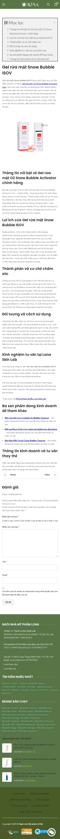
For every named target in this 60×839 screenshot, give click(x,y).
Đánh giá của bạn (10, 516)
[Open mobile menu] (4, 4)
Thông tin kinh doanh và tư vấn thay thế (29, 59)
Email (5, 574)
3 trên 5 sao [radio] (30, 520)
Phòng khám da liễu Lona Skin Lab (31, 398)
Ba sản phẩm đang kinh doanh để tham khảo (31, 54)
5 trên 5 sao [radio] (52, 520)
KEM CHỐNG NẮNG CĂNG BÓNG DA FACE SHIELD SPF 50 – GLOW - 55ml (35, 775)
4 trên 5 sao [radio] (41, 520)
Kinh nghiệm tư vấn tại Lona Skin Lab (28, 50)
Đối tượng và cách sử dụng (23, 46)
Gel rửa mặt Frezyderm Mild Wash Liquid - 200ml (36, 761)
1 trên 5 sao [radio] (7, 520)
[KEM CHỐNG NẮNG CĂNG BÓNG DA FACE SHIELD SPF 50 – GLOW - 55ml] (7, 777)
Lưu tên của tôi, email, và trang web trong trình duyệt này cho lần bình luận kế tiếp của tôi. (30, 593)
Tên (4, 561)
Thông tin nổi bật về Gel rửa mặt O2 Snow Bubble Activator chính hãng (31, 31)
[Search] (48, 4)
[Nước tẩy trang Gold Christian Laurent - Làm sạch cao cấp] (7, 748)
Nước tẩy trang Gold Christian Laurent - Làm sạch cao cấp (35, 746)
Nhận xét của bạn (11, 526)
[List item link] (30, 664)
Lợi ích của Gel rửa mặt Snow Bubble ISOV (31, 37)
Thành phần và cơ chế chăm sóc (25, 41)
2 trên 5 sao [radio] (18, 520)
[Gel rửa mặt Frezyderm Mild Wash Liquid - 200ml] (7, 763)
